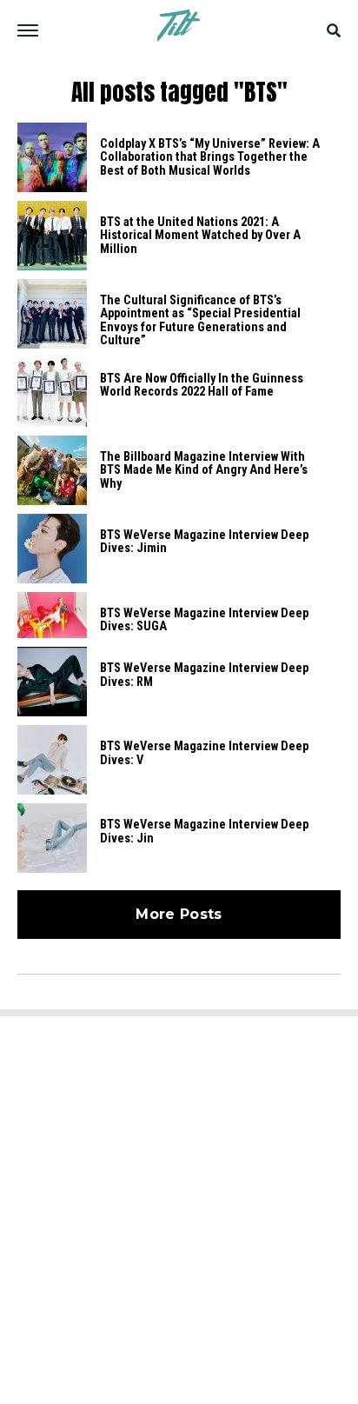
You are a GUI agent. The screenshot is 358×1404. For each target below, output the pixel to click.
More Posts (179, 914)
